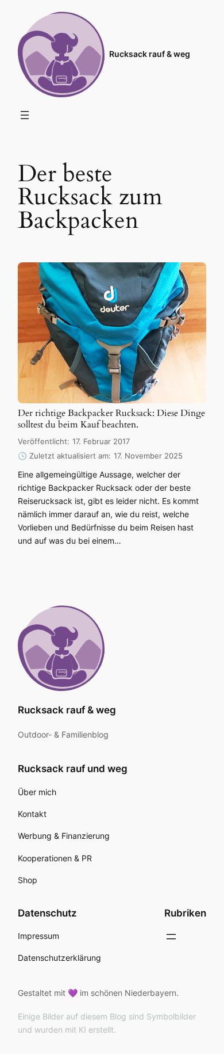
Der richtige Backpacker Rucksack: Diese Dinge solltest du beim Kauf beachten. (111, 419)
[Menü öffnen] (25, 115)
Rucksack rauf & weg (149, 54)
